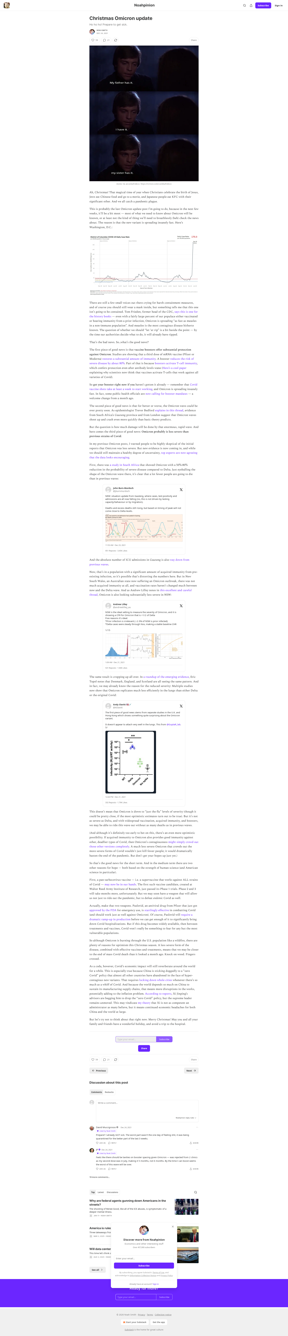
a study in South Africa (124, 465)
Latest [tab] (101, 1192)
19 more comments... (99, 1177)
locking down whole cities (155, 980)
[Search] (245, 5)
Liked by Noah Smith (107, 1131)
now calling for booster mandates (167, 394)
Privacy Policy (167, 1275)
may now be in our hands (120, 884)
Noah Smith (102, 30)
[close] (172, 1226)
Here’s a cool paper (174, 368)
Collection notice (163, 1314)
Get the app (159, 1322)
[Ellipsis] (197, 1127)
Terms (150, 1314)
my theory (144, 1003)
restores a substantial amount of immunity (129, 359)
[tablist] (102, 1092)
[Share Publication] (251, 5)
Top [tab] (93, 1192)
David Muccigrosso (106, 1127)
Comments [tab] (96, 1092)
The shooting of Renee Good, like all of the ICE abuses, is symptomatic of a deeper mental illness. (127, 1210)
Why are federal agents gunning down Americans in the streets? (127, 1202)
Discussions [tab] (112, 1192)
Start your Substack (136, 1322)
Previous (101, 1070)
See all (95, 1269)
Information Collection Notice (143, 1275)
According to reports (158, 994)
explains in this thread (169, 410)
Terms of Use (158, 1272)
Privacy (141, 1314)
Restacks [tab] (109, 1092)
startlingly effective (156, 910)
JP (97, 1149)
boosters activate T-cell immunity (176, 363)
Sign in (279, 5)
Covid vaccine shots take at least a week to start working (143, 386)
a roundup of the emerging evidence (166, 677)
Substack (129, 1329)
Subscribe (263, 5)
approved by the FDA (102, 910)
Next (189, 1070)
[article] (144, 1210)
